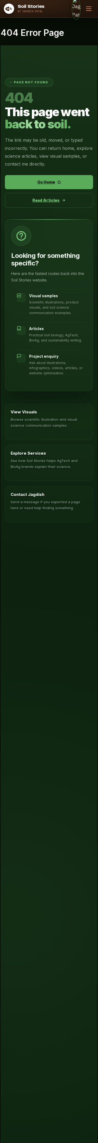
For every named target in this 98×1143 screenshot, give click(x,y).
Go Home (46, 182)
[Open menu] (88, 8)
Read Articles (46, 200)
